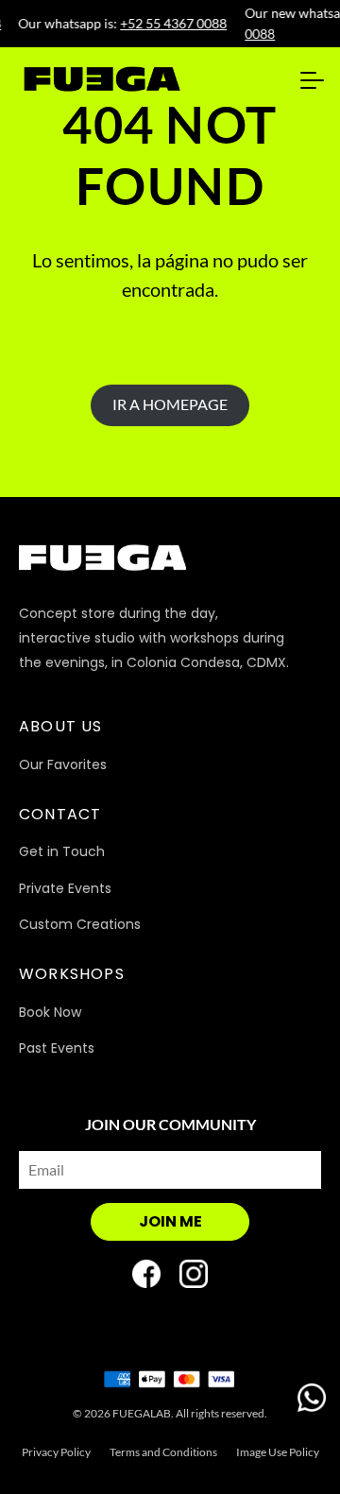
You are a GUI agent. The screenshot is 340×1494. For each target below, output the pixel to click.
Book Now (50, 1012)
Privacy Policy (56, 1452)
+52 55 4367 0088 (171, 23)
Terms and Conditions (163, 1452)
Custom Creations (80, 924)
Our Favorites (63, 764)
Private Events (65, 888)
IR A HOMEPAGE (170, 404)
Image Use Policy (277, 1452)
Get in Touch (62, 851)
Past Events (56, 1048)
